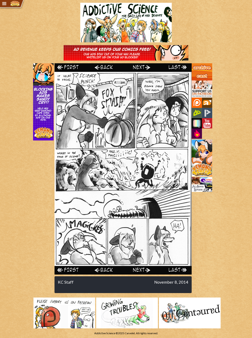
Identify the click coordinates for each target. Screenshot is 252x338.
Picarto (207, 113)
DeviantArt (197, 113)
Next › (140, 67)
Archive (196, 64)
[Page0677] (123, 264)
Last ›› (174, 67)
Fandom (197, 133)
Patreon (197, 103)
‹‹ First (71, 67)
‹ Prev (106, 67)
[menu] (4, 3)
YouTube (207, 123)
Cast (194, 73)
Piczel (197, 123)
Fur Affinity (207, 103)
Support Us (198, 82)
